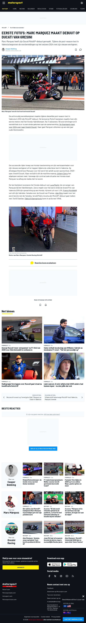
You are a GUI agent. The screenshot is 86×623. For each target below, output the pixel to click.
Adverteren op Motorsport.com (57, 591)
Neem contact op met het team (57, 598)
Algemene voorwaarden (31, 617)
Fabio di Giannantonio (33, 198)
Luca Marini (54, 185)
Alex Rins (59, 193)
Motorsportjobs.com (9, 593)
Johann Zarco (62, 173)
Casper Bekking (11, 49)
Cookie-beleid (45, 617)
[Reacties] (81, 50)
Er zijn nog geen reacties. (43, 414)
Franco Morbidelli (70, 190)
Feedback (50, 588)
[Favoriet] (76, 50)
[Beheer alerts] (46, 305)
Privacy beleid (55, 617)
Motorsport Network (36, 619)
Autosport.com (7, 596)
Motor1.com (6, 589)
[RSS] (73, 576)
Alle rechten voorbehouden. (53, 619)
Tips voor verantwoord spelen (56, 595)
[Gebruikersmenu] (82, 3)
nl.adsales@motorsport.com (56, 601)
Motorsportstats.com (9, 599)
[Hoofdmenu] (3, 3)
